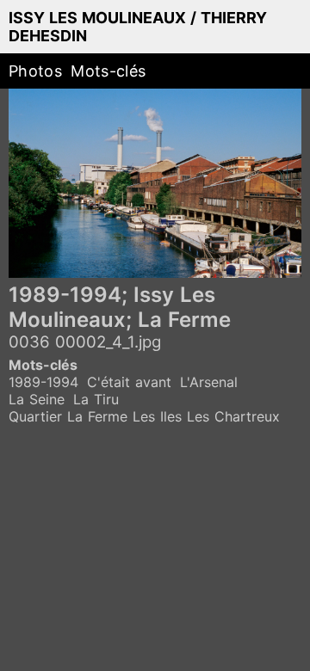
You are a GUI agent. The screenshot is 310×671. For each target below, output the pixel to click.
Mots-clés (108, 71)
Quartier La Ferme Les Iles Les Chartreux (144, 416)
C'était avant (129, 382)
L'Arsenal (209, 382)
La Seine (37, 399)
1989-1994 (43, 382)
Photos (35, 71)
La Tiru (96, 399)
